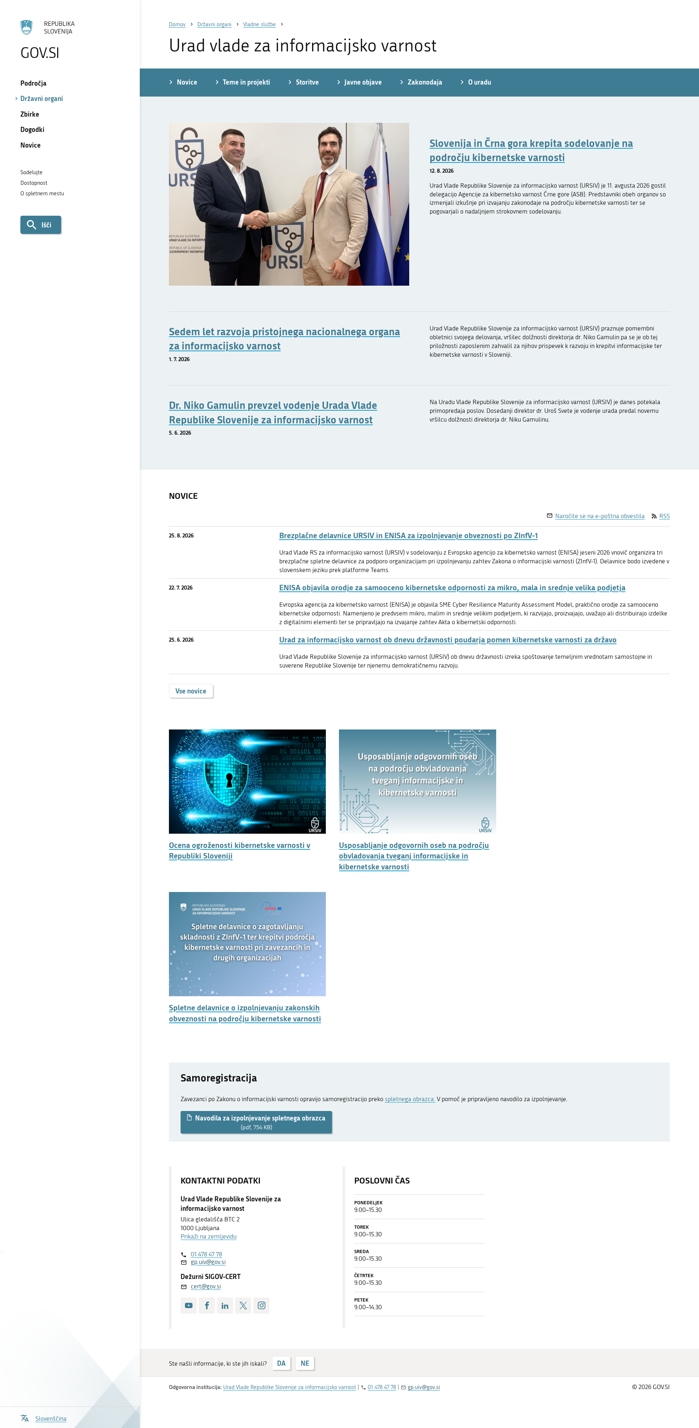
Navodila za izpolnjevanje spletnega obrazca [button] (259, 1122)
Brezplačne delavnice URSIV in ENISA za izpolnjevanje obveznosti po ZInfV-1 (408, 535)
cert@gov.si (206, 1286)
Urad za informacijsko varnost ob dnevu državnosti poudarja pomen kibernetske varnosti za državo (448, 639)
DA (281, 1363)
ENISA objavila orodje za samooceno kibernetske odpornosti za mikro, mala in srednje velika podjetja (452, 587)
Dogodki (32, 129)
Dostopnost (33, 183)
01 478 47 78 (206, 1254)
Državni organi (41, 98)
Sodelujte (31, 172)
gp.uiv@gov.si (208, 1261)
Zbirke (29, 114)
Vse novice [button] (190, 691)
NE (305, 1363)
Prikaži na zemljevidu (209, 1236)
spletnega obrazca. (410, 1099)
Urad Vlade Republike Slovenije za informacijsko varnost (289, 1387)
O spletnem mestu (42, 193)
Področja (33, 83)
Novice (30, 145)
